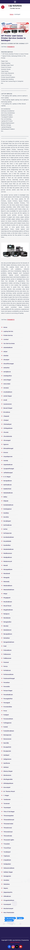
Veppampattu (8, 892)
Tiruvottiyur (7, 848)
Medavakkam (8, 585)
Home (11, 14)
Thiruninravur (8, 827)
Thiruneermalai (8, 823)
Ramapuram (7, 735)
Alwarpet (6, 359)
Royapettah (7, 747)
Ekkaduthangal (8, 448)
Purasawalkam (8, 719)
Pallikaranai (7, 658)
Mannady (6, 581)
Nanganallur (7, 622)
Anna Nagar (7, 380)
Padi (5, 646)
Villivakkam (7, 896)
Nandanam (7, 618)
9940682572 (10, 46)
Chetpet (6, 420)
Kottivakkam (8, 525)
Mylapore (6, 614)
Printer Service (8, 335)
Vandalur (6, 880)
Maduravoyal (8, 561)
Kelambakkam (8, 493)
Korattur (6, 517)
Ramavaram (7, 739)
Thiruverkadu (8, 836)
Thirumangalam (9, 815)
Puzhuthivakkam (9, 731)
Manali (6, 565)
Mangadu (6, 577)
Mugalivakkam (8, 610)
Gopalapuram (8, 456)
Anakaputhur (8, 376)
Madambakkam (9, 549)
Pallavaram (7, 654)
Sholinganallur (8, 779)
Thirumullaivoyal (9, 819)
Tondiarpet (7, 852)
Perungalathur (8, 698)
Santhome (7, 763)
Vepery (6, 888)
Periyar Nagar (8, 690)
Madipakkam (8, 557)
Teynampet (7, 807)
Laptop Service (8, 331)
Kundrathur (7, 545)
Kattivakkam (8, 485)
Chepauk (6, 416)
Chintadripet (7, 424)
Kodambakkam (8, 505)
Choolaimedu (8, 436)
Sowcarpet (7, 787)
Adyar (5, 351)
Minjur (5, 593)
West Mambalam (9, 912)
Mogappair (7, 597)
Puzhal (6, 727)
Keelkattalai (7, 489)
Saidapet (6, 755)
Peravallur (7, 686)
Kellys (5, 497)
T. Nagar (6, 795)
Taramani (7, 803)
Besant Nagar (8, 408)
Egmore (6, 444)
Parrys (6, 666)
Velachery (7, 884)
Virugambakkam (9, 900)
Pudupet (6, 715)
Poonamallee (8, 706)
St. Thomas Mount (9, 791)
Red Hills (6, 743)
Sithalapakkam (8, 783)
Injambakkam (8, 464)
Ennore (6, 452)
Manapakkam (8, 569)
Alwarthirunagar (9, 363)
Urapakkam (7, 860)
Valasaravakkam (9, 868)
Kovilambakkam (9, 537)
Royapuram (7, 751)
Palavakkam (7, 650)
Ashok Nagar (8, 396)
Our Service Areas (9, 343)
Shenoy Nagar (8, 771)
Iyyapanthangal (9, 468)
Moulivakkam (8, 601)
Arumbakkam (8, 392)
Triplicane (7, 856)
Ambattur (7, 367)
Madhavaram (8, 553)
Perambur (7, 682)
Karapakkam (8, 480)
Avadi (5, 400)
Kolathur (6, 513)
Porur (5, 710)
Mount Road (7, 606)
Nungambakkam (9, 642)
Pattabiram (7, 670)
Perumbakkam (8, 694)
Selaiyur (6, 767)
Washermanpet (8, 908)
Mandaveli (7, 573)
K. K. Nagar (7, 476)
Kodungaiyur (8, 509)
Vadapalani (7, 864)
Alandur (6, 355)
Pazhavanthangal (9, 678)
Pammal (6, 662)
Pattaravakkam (8, 674)
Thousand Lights (9, 840)
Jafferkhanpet (8, 472)
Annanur (6, 388)
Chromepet (7, 440)
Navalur (6, 626)
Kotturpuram (8, 533)
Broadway (7, 412)
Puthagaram (7, 723)
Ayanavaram (8, 404)
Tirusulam (7, 844)
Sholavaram (7, 775)
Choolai (6, 432)
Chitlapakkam (8, 428)
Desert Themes (15, 942)
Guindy (6, 460)
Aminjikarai (7, 371)
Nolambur (7, 638)
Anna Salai (7, 384)
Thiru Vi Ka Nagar (9, 811)
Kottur (5, 529)
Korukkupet (7, 521)
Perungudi (7, 702)
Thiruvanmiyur (8, 832)
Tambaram (7, 799)
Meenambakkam (9, 589)
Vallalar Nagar (8, 872)
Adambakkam (8, 347)
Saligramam (7, 759)
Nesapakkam (8, 634)
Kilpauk (6, 501)
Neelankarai (7, 630)
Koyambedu (7, 541)
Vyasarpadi (7, 904)
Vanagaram (7, 876)
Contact (6, 339)
